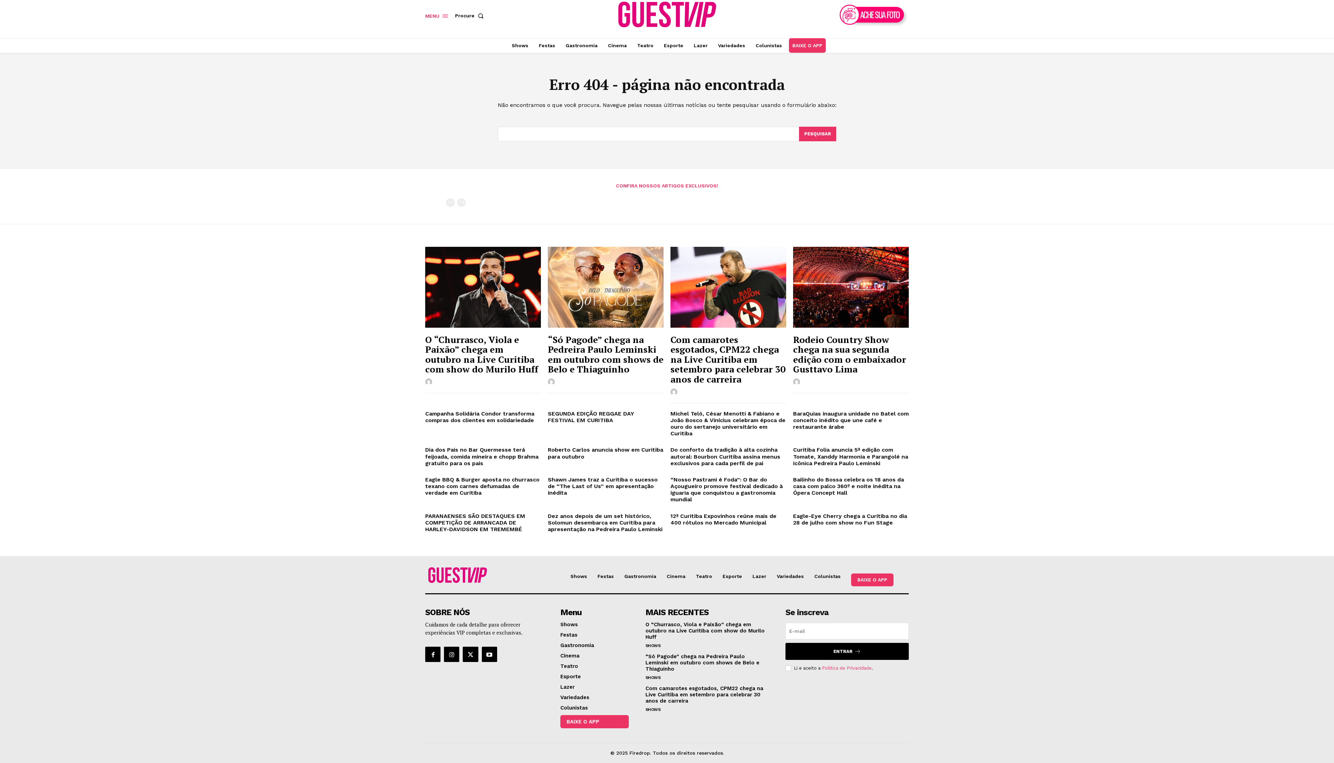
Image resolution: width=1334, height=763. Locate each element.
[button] (470, 15)
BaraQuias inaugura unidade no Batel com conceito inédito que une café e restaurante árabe (851, 420)
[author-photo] (429, 382)
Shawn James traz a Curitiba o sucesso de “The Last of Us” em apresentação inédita (603, 486)
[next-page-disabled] (461, 202)
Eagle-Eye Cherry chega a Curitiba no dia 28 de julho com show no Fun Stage (850, 519)
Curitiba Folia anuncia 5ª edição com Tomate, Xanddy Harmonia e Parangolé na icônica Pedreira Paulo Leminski (850, 456)
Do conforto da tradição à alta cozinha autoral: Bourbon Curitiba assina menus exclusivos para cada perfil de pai (725, 456)
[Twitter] (470, 654)
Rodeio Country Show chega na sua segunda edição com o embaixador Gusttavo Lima (849, 354)
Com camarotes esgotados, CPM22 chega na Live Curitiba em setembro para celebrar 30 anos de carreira (727, 359)
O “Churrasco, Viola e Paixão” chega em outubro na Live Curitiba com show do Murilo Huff (481, 354)
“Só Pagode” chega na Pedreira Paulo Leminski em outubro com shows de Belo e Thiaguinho (606, 354)
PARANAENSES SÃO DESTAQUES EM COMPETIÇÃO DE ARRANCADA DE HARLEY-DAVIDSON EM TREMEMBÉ (475, 523)
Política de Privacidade (847, 668)
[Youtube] (489, 654)
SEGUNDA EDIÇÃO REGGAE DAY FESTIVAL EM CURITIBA (591, 417)
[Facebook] (432, 654)
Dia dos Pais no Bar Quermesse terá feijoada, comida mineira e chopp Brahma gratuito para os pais (481, 456)
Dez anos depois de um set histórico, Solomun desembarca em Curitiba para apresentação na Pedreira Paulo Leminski (605, 523)
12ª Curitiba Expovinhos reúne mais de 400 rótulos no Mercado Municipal (723, 519)
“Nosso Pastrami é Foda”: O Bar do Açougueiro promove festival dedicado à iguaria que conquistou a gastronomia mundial (726, 489)
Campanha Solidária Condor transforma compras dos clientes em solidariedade (479, 417)
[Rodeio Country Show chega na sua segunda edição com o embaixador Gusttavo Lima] (851, 287)
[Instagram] (451, 654)
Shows (653, 645)
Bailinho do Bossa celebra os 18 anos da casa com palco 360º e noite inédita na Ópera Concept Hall (848, 486)
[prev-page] (450, 202)
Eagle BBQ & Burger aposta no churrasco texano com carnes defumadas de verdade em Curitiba (482, 486)
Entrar (843, 651)
